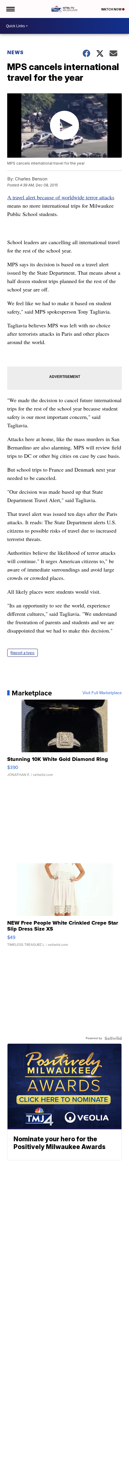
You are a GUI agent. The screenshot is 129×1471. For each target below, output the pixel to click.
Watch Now (111, 9)
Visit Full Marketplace (102, 693)
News (15, 52)
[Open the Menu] (10, 8)
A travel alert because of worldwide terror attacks (60, 197)
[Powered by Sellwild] (113, 1038)
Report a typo (22, 653)
